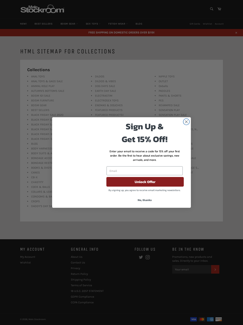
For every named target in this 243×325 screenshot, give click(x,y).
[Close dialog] (186, 122)
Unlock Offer (145, 181)
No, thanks (145, 200)
